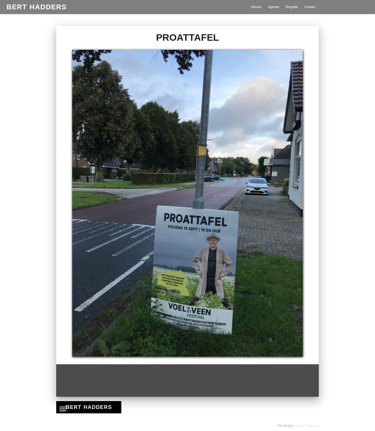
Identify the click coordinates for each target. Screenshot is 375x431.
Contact (310, 7)
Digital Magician (307, 425)
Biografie (292, 7)
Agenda (273, 7)
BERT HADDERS (37, 7)
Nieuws (256, 7)
